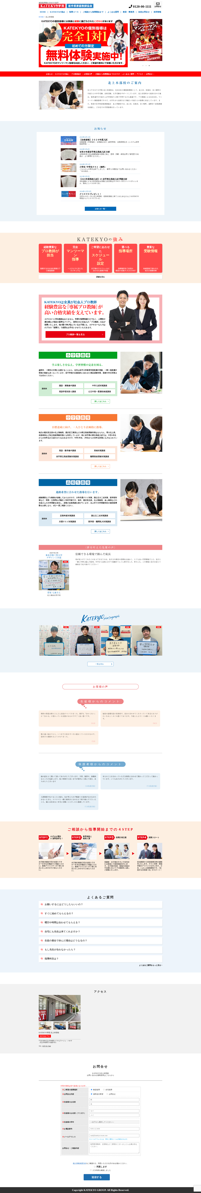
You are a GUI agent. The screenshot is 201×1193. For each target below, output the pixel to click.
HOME (43, 12)
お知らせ (49, 74)
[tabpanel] (146, 40)
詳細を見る (100, 277)
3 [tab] (149, 66)
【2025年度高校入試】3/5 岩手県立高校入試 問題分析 (103, 179)
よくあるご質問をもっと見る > (150, 965)
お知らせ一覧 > (100, 209)
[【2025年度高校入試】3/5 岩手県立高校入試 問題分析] (68, 181)
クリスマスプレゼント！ (90, 194)
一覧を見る (99, 664)
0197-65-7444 (46, 1046)
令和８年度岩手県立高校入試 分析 (95, 152)
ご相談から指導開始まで (93, 12)
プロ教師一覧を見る (75, 334)
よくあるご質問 (128, 74)
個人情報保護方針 (79, 1163)
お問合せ (149, 74)
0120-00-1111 (141, 6)
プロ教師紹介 (76, 74)
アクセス (140, 74)
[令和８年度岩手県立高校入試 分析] (68, 154)
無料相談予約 (45, 1036)
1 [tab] (143, 66)
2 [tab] (146, 66)
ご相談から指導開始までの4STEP (107, 74)
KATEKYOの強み (57, 12)
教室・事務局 (128, 12)
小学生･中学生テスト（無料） (93, 167)
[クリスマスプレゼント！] (68, 194)
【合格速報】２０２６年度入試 (93, 140)
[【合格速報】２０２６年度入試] (68, 140)
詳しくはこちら (100, 401)
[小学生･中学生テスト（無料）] (68, 167)
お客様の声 (88, 74)
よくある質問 (113, 12)
